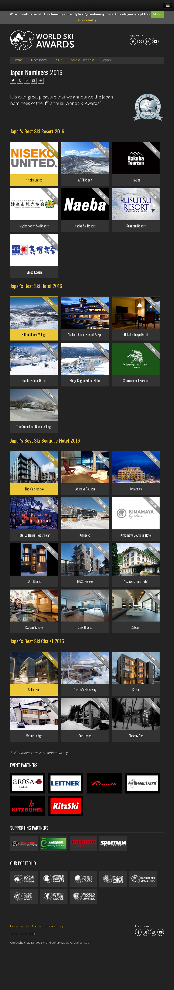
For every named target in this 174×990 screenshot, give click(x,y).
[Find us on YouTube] (155, 41)
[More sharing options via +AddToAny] (41, 80)
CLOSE (157, 14)
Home (18, 60)
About (25, 926)
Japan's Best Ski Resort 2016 (37, 131)
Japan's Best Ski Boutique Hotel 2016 (45, 440)
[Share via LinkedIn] (27, 80)
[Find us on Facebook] (133, 41)
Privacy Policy (87, 20)
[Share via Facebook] (13, 80)
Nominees (39, 60)
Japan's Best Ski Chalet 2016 (37, 641)
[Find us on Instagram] (148, 41)
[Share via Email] (34, 80)
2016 (59, 60)
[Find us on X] (140, 41)
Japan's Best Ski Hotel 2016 (36, 285)
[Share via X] (20, 80)
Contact (37, 926)
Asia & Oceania (82, 60)
